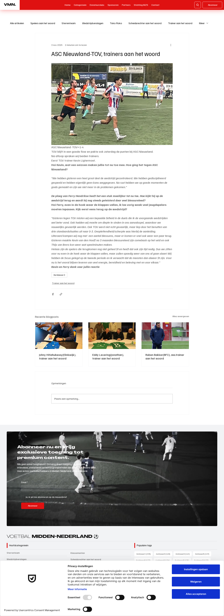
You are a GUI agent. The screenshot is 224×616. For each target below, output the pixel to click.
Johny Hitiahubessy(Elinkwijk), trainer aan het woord (57, 356)
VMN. (10, 5)
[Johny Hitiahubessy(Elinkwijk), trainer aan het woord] (58, 335)
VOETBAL (53, 537)
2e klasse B (203, 553)
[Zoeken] (197, 5)
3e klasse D (183, 553)
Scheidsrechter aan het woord (145, 23)
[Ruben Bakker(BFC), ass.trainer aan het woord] (165, 335)
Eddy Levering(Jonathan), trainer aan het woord (108, 356)
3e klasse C (59, 274)
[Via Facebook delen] (52, 294)
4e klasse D (164, 553)
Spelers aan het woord (43, 23)
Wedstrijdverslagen (92, 23)
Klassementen (78, 552)
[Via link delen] (60, 294)
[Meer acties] (171, 45)
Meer (202, 23)
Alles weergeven (180, 316)
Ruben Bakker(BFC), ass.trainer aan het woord (164, 356)
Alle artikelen (17, 23)
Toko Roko (116, 23)
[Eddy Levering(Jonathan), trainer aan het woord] (112, 335)
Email (24, 482)
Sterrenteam (69, 23)
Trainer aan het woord (180, 23)
